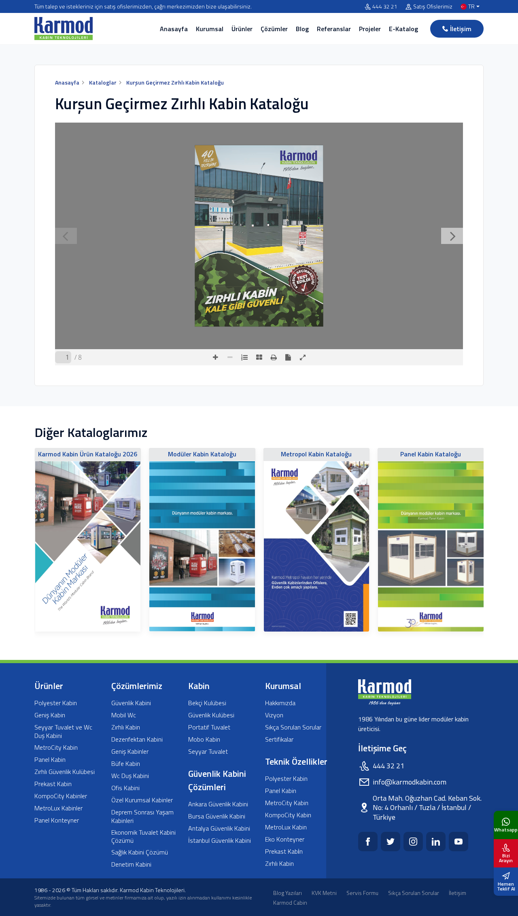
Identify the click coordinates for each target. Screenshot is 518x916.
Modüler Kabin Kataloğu (202, 454)
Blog (302, 29)
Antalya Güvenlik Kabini (219, 828)
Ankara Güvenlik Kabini (218, 804)
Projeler (370, 29)
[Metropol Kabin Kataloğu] (316, 546)
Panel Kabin (50, 759)
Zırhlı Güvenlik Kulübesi (64, 772)
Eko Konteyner (284, 839)
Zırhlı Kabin (125, 727)
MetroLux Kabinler (58, 808)
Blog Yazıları (287, 892)
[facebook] (368, 841)
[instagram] (413, 841)
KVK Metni (324, 892)
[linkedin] (436, 841)
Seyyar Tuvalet (208, 751)
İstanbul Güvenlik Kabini (219, 840)
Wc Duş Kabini (130, 776)
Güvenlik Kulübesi (211, 715)
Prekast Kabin (53, 784)
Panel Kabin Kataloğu (430, 454)
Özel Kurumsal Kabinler (142, 800)
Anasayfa (174, 29)
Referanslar (334, 29)
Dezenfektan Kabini (137, 739)
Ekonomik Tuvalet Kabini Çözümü (143, 836)
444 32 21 (384, 7)
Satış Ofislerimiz (432, 7)
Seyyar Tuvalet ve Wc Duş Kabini (63, 731)
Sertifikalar (279, 739)
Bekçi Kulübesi (207, 703)
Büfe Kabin (125, 763)
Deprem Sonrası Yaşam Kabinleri (142, 816)
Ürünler (242, 29)
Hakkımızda (280, 703)
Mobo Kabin (204, 739)
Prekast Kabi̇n (284, 851)
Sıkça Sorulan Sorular (293, 727)
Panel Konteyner (56, 820)
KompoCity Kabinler (60, 796)
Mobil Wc (123, 715)
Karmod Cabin (290, 902)
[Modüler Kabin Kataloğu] (202, 546)
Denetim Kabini (131, 864)
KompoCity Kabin (288, 815)
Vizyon (274, 715)
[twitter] (390, 841)
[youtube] (458, 841)
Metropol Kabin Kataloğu (316, 454)
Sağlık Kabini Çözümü (139, 852)
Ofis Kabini (125, 788)
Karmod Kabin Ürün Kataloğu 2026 (87, 454)
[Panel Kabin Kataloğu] (431, 546)
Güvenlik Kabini (131, 703)
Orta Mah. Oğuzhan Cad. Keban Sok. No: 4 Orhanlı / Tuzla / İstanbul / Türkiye (427, 807)
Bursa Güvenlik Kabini (216, 816)
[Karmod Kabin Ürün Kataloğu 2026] (88, 546)
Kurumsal (209, 29)
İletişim (460, 29)
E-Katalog (403, 29)
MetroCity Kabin (56, 747)
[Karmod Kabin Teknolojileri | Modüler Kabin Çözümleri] (63, 28)
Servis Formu (362, 892)
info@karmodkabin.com (409, 782)
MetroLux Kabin (286, 827)
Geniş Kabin (49, 715)
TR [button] (471, 7)
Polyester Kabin (55, 703)
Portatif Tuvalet (209, 727)
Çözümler (274, 29)
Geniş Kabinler (130, 751)
